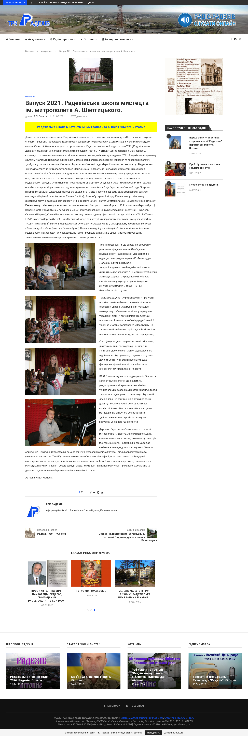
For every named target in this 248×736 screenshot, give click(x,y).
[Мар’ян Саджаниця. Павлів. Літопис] (94, 670)
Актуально (35, 39)
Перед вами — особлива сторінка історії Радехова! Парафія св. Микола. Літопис (205, 143)
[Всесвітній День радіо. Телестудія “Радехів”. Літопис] (215, 670)
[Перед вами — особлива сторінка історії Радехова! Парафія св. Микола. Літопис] (175, 142)
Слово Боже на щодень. (204, 184)
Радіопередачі (63, 39)
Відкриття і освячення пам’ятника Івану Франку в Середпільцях (82, 3)
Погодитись (153, 732)
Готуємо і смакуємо (67, 591)
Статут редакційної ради (179, 717)
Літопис (88, 39)
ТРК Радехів (40, 116)
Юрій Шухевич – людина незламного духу (204, 166)
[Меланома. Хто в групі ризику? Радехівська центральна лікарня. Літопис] (111, 573)
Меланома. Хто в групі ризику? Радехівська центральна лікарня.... (111, 594)
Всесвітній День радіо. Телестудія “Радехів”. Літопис (215, 678)
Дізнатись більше (173, 732)
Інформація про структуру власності (142, 717)
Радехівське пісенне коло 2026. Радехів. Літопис (29, 678)
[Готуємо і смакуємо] (67, 573)
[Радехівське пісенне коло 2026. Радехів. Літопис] (155, 573)
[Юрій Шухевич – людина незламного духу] (175, 169)
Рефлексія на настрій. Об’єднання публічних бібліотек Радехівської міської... (149, 674)
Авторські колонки (118, 39)
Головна (14, 39)
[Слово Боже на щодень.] (175, 189)
